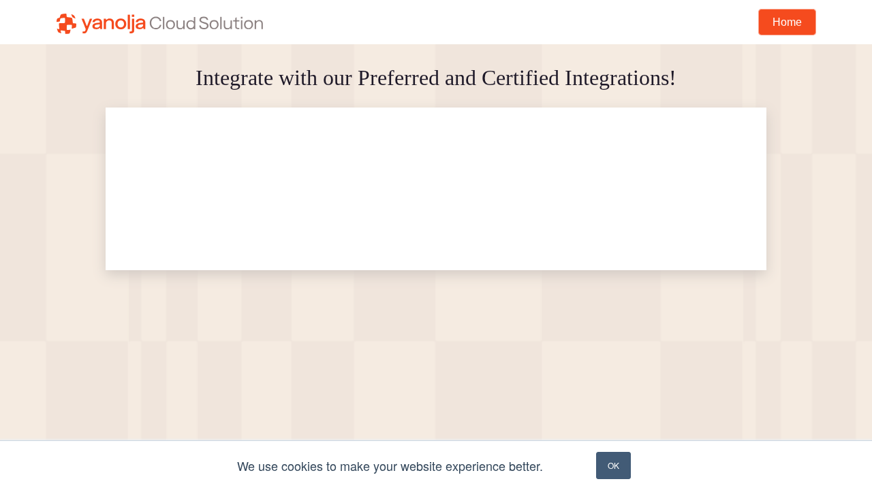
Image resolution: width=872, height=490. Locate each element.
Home (787, 22)
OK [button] (613, 465)
